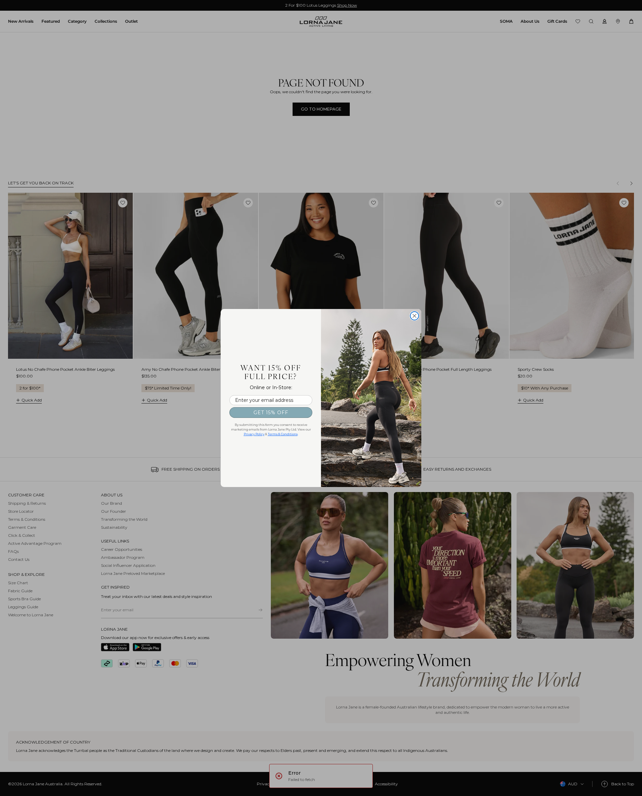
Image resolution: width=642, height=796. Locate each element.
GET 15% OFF (270, 413)
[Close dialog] (414, 316)
